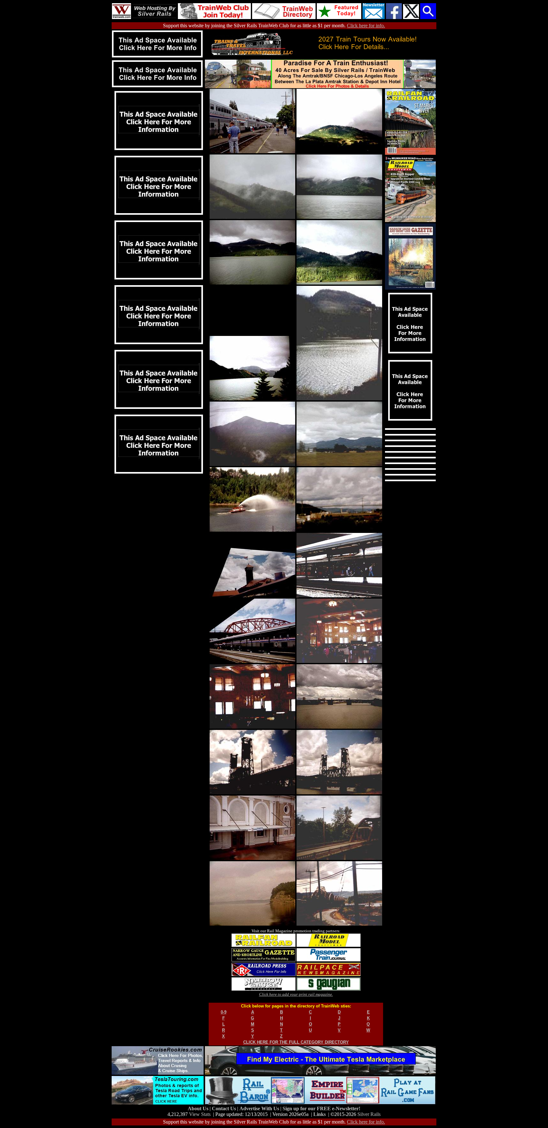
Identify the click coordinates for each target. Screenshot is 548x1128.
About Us (199, 1108)
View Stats (200, 1114)
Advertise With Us (259, 1108)
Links (319, 1114)
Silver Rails (369, 1114)
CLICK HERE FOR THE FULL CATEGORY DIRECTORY (296, 1042)
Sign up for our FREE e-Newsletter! (321, 1108)
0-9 (223, 1012)
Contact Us (224, 1108)
